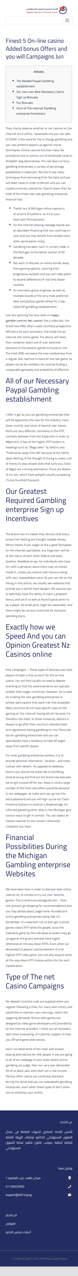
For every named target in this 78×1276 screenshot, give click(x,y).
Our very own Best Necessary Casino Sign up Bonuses (40, 94)
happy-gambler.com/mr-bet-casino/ (33, 317)
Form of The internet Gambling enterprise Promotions (36, 110)
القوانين (10, 1223)
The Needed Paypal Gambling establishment (35, 83)
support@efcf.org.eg (19, 1195)
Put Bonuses (24, 103)
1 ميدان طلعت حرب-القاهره (23, 1178)
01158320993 (15, 1186)
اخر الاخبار (11, 1215)
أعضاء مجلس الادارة (18, 1232)
